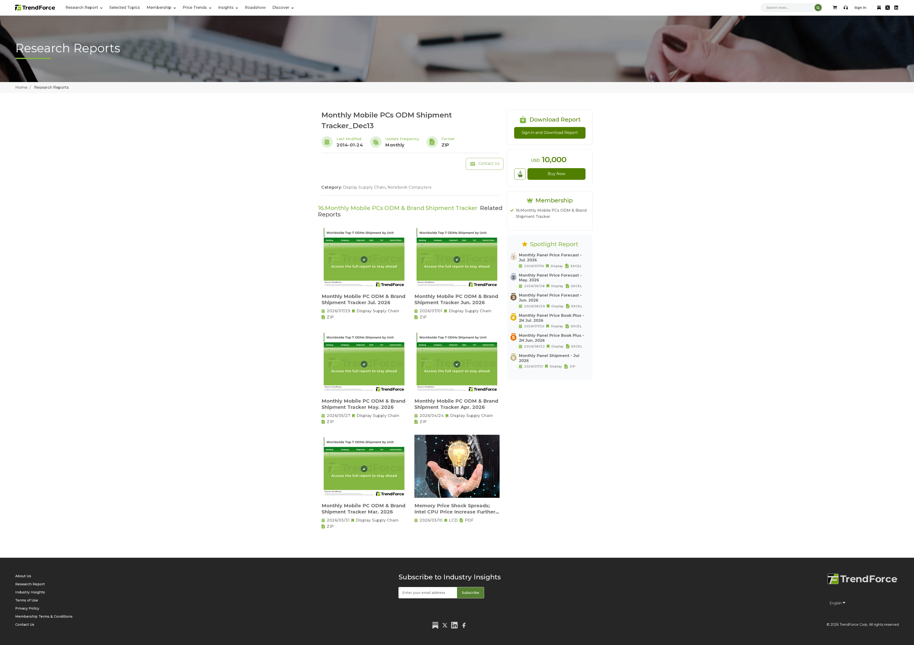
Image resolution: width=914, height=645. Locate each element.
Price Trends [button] (195, 7)
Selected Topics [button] (124, 7)
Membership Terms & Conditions (44, 616)
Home (21, 87)
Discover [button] (281, 7)
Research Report (30, 584)
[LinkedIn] (896, 7)
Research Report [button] (82, 7)
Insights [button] (226, 7)
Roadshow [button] (255, 7)
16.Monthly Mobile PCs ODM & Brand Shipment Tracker (551, 213)
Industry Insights (30, 592)
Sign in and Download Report (550, 132)
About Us (23, 576)
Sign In (860, 7)
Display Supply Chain (365, 187)
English (836, 603)
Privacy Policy (27, 608)
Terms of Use (26, 600)
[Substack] (879, 7)
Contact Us (488, 163)
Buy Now (556, 173)
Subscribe (470, 593)
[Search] (818, 7)
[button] (161, 7)
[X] (887, 7)
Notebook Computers (409, 187)
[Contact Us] (845, 7)
